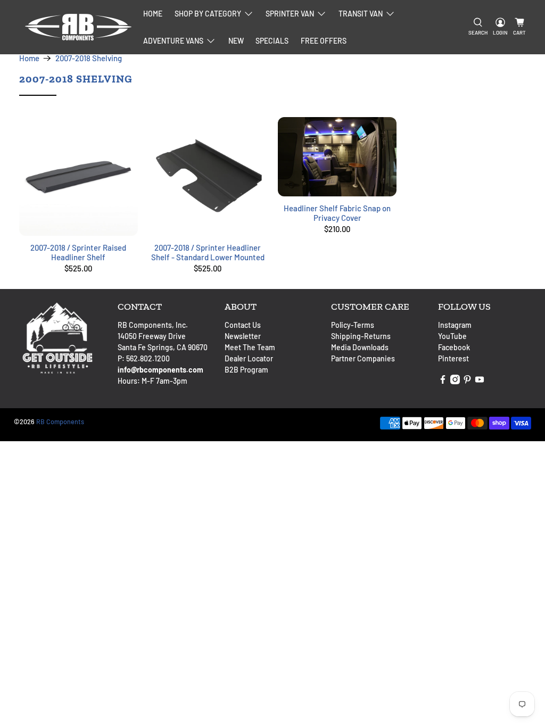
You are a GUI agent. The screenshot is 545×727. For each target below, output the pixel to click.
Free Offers (323, 40)
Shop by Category (208, 13)
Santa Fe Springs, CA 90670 (163, 347)
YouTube (452, 336)
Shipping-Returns (361, 336)
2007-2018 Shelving (88, 58)
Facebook (454, 347)
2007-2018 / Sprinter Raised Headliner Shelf (78, 252)
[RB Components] (78, 27)
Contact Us (243, 324)
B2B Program (246, 369)
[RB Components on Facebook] (443, 381)
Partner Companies (363, 358)
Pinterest (453, 358)
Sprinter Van (290, 13)
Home (152, 13)
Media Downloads (360, 347)
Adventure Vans (173, 40)
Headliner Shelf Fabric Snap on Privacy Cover (337, 212)
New (236, 40)
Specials (271, 40)
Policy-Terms (352, 324)
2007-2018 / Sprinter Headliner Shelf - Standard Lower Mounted (208, 252)
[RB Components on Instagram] (455, 381)
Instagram (455, 324)
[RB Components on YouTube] (479, 381)
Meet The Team (250, 347)
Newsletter (243, 336)
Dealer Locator (249, 358)
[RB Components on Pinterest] (467, 381)
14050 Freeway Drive (152, 336)
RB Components (60, 421)
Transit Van (360, 13)
